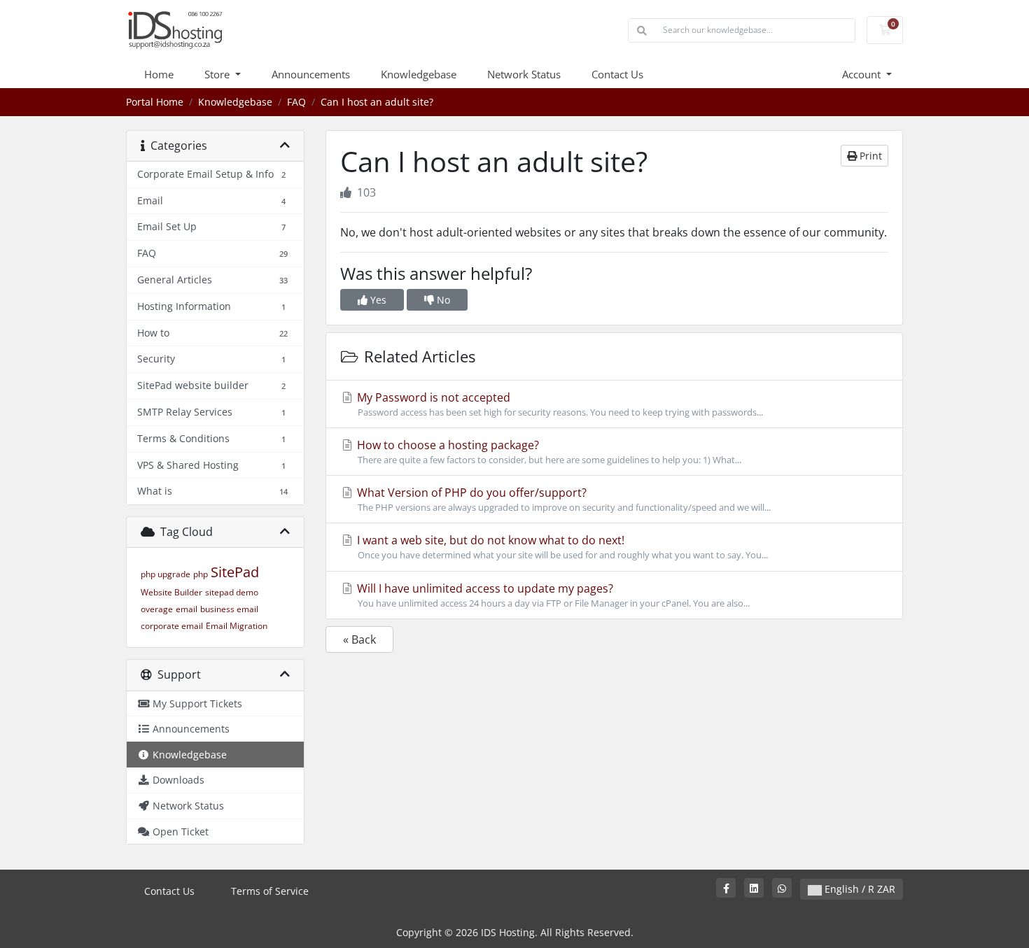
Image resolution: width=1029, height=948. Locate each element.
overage (157, 609)
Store (218, 74)
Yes (377, 299)
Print (869, 155)
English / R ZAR (858, 889)
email (186, 609)
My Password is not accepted (558, 404)
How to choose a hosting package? (547, 451)
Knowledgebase (418, 74)
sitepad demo (231, 592)
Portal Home (154, 101)
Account (862, 74)
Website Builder (171, 592)
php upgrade (165, 574)
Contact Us (617, 74)
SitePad (235, 572)
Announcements (311, 74)
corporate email (172, 626)
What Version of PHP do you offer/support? (562, 499)
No (442, 299)
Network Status (524, 74)
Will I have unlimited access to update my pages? (552, 595)
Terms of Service (270, 891)
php (200, 574)
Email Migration (236, 626)
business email (229, 609)
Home (159, 74)
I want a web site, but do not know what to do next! (561, 546)
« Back (359, 639)
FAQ (296, 101)
